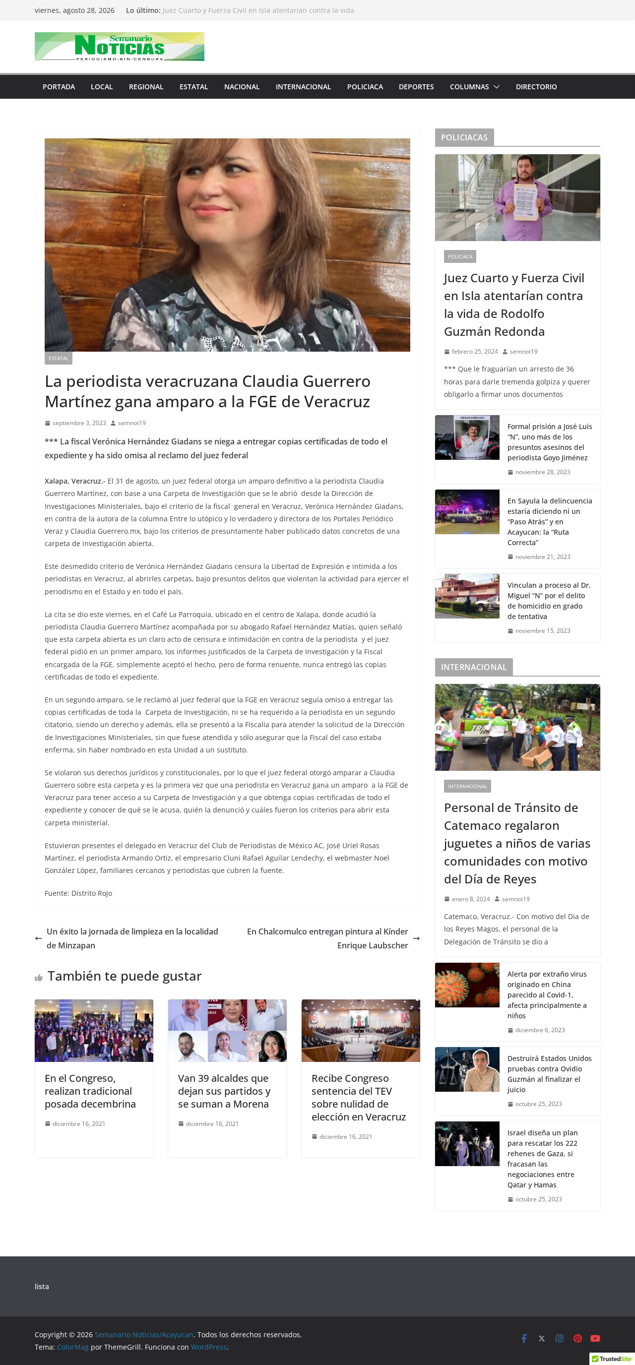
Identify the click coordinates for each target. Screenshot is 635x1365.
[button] (494, 87)
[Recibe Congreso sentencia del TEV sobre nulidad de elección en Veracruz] (361, 1006)
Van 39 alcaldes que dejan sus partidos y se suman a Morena (224, 1091)
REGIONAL (146, 86)
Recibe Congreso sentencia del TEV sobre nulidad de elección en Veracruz (359, 1097)
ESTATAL (194, 86)
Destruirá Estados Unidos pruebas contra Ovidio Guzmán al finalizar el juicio (550, 1074)
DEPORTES (416, 86)
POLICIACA (365, 86)
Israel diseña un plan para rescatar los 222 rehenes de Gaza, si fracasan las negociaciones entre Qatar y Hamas (543, 1158)
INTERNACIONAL (303, 86)
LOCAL (102, 86)
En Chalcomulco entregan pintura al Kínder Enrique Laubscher (327, 938)
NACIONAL (242, 86)
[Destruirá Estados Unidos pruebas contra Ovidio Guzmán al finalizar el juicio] (467, 1081)
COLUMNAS (469, 86)
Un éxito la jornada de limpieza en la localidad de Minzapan (132, 938)
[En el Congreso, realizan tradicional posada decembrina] (94, 1006)
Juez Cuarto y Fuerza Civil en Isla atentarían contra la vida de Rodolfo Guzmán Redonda (258, 15)
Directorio (536, 86)
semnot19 (132, 423)
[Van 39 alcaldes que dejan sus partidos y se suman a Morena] (227, 1006)
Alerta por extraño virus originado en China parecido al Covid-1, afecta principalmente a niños (547, 994)
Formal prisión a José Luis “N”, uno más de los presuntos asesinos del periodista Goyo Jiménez (550, 442)
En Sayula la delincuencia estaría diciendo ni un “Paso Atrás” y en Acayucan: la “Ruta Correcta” (550, 521)
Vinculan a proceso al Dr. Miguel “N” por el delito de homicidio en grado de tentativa (549, 600)
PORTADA (59, 86)
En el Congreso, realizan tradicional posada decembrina (90, 1091)
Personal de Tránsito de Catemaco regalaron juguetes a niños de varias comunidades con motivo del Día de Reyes (517, 843)
